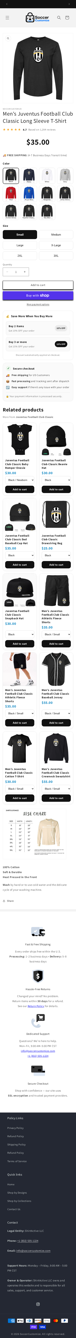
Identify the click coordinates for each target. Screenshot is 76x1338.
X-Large (56, 245)
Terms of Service (17, 1161)
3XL (56, 255)
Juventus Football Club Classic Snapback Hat (17, 614)
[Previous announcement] (7, 4)
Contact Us (13, 1209)
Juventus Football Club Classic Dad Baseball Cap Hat (17, 539)
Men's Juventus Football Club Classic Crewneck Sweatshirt (56, 772)
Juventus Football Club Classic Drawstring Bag (54, 539)
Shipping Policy (16, 1144)
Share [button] (10, 900)
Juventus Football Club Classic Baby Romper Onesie (17, 464)
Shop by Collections (19, 1201)
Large (20, 245)
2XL (20, 255)
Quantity (7, 264)
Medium (56, 234)
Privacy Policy (15, 1128)
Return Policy (36, 1006)
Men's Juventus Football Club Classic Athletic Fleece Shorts (55, 616)
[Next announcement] (69, 4)
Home (10, 1184)
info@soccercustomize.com (38, 1051)
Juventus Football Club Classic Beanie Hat (54, 464)
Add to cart (20, 489)
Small (20, 234)
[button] (7, 18)
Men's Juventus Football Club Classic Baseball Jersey (55, 693)
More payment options (38, 304)
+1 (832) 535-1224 (37, 1056)
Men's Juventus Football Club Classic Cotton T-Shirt (19, 772)
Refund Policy (15, 1136)
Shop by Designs (17, 1192)
